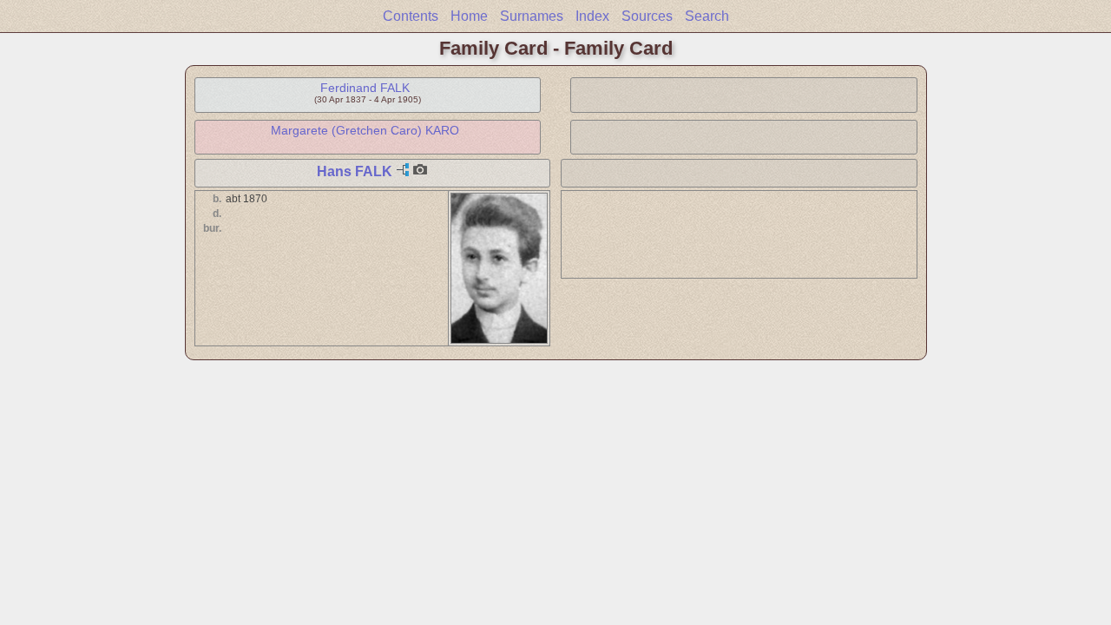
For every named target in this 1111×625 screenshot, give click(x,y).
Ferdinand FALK (365, 88)
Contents (410, 16)
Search (707, 16)
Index (592, 16)
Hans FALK (354, 171)
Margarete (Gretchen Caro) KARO (365, 130)
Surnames (531, 16)
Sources (647, 16)
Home (469, 16)
